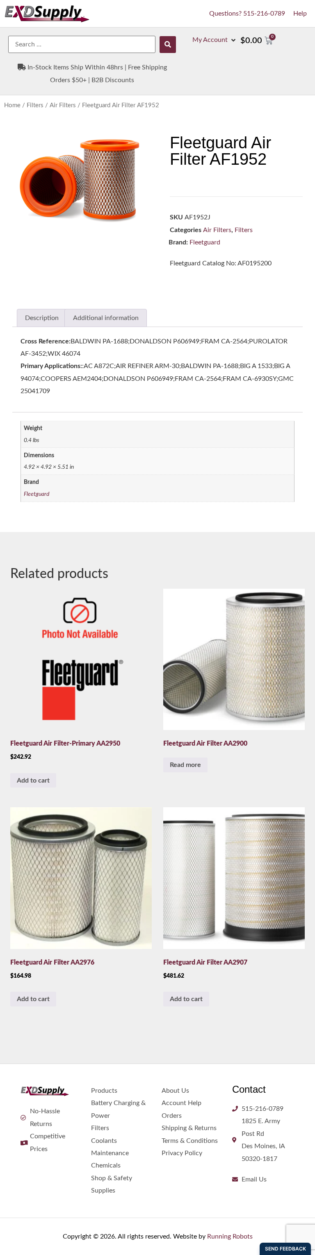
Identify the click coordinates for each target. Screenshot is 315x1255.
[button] (214, 40)
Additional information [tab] (106, 318)
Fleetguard (204, 242)
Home (12, 105)
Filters (35, 105)
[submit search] (168, 44)
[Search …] (81, 44)
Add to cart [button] (33, 780)
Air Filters (63, 105)
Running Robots (230, 1236)
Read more (185, 765)
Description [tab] (42, 318)
